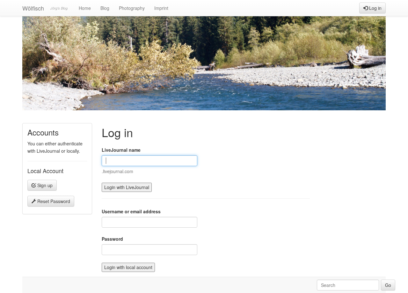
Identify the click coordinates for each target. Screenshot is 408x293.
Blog (104, 8)
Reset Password (53, 201)
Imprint (161, 8)
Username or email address (131, 211)
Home (85, 8)
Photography (132, 8)
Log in (375, 8)
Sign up (44, 185)
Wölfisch (33, 8)
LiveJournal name (121, 150)
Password (112, 239)
